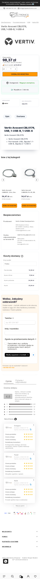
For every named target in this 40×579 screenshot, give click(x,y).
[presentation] (3, 179)
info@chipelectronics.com (28, 8)
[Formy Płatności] (20, 513)
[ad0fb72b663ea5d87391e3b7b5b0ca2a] (20, 41)
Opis (7, 116)
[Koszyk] (21, 576)
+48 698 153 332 (10, 8)
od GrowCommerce (21, 559)
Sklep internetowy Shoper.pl (11, 558)
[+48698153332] (5, 561)
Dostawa (21, 116)
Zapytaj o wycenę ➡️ (27, 4)
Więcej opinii (20, 506)
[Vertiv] (5, 104)
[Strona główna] (20, 15)
